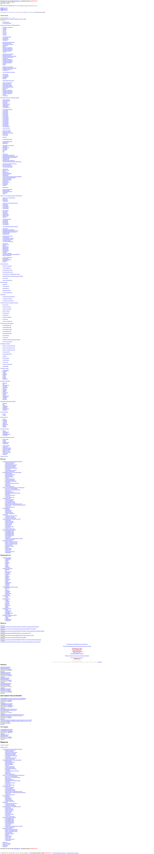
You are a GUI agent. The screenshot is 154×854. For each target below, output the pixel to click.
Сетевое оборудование (7, 141)
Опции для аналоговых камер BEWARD (11, 254)
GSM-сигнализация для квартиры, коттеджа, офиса (15, 18)
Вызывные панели (7, 131)
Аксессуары (5, 74)
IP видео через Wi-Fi (7, 164)
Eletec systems (5, 439)
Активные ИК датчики (7, 270)
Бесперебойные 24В (7, 327)
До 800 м (5, 29)
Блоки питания (6, 181)
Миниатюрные (6, 105)
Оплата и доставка (7, 452)
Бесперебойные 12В (7, 325)
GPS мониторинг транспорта (9, 72)
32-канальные (6, 122)
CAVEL (4, 441)
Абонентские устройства (8, 132)
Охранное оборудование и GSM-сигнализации (10, 25)
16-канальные (6, 119)
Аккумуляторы (6, 335)
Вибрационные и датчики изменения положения (13, 276)
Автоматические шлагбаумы (9, 296)
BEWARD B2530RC (4, 679)
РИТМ (4, 372)
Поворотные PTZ (6, 104)
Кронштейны (5, 172)
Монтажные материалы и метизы (7, 437)
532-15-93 (3, 7)
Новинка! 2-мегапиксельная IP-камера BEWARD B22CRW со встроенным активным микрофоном (20, 639)
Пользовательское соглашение (72, 852)
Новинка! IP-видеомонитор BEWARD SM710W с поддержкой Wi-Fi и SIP (15, 633)
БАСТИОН (5, 435)
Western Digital (6, 396)
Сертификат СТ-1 (6, 107)
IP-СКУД (5, 137)
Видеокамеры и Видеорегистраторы (7, 401)
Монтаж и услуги (6, 451)
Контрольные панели (7, 43)
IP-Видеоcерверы (6, 128)
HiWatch (4, 393)
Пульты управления (7, 179)
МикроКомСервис (6, 434)
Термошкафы (5, 366)
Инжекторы (5, 183)
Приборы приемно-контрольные (9, 56)
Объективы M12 (6, 232)
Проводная (5, 40)
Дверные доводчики (7, 308)
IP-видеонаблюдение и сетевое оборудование (9, 97)
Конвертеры (5, 134)
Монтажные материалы (5, 343)
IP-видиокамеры (6, 445)
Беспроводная (6, 39)
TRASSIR (5, 148)
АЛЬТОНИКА (6, 370)
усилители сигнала (7, 240)
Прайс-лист (5, 842)
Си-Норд (5, 373)
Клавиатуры (5, 45)
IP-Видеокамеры (6, 99)
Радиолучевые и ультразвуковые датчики (11, 274)
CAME (4, 419)
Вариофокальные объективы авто (10, 157)
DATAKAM (5, 392)
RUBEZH (5, 374)
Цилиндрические (6, 100)
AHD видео (5, 446)
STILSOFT (5, 149)
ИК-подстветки (6, 174)
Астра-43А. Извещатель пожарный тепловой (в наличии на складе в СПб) (15, 721)
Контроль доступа (4, 417)
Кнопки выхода (6, 313)
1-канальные (5, 110)
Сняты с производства (7, 82)
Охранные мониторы (7, 178)
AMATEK (5, 407)
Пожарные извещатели (7, 48)
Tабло (4, 64)
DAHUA (4, 391)
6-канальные (5, 113)
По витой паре (6, 237)
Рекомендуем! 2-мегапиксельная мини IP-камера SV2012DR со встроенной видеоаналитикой (19, 626)
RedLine (4, 390)
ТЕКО (4, 375)
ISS (3, 150)
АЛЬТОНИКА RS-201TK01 (6, 730)
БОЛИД (4, 377)
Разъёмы (4, 185)
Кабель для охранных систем (9, 347)
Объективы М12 (6, 158)
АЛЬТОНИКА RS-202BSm (6, 704)
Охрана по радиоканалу (8, 27)
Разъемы (4, 252)
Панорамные (5, 106)
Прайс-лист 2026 (6, 450)
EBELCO (5, 423)
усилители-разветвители (8, 241)
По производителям (7, 23)
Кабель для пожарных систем (9, 349)
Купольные (5, 102)
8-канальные (5, 114)
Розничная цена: (3, 670)
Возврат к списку (4, 747)
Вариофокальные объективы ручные (10, 156)
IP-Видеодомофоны (7, 130)
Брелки (4, 46)
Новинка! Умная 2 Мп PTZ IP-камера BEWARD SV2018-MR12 (13, 637)
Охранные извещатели (7, 47)
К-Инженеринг (6, 431)
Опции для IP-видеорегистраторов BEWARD (12, 176)
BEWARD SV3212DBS (5, 689)
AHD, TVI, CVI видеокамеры (9, 197)
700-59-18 (3, 10)
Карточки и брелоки (7, 317)
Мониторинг (5, 187)
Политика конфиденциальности (59, 852)
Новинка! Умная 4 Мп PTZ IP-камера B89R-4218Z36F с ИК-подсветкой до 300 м (17, 635)
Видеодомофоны (3, 282)
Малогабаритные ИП (7, 333)
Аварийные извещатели (8, 49)
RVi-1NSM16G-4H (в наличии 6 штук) (8, 710)
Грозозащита (5, 184)
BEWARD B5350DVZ (5, 668)
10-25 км (4, 33)
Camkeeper (5, 389)
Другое (4, 193)
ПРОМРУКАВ (6, 442)
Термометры (5, 180)
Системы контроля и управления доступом (9, 302)
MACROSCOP (6, 147)
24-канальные (6, 121)
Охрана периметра (4, 263)
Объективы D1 (6, 159)
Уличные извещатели (7, 50)
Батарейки (5, 77)
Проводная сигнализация (8, 53)
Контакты (5, 454)
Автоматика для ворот (7, 298)
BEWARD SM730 (4, 735)
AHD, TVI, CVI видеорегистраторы (10, 203)
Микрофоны (5, 175)
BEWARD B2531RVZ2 (5, 673)
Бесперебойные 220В (7, 329)
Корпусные (5, 101)
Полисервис (5, 387)
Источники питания (4, 428)
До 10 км (5, 32)
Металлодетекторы (7, 306)
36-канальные (6, 123)
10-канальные (6, 116)
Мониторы (5, 284)
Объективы (5, 154)
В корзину (2, 671)
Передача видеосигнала (8, 236)
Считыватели (5, 315)
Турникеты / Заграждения (8, 300)
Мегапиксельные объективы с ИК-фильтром (12, 161)
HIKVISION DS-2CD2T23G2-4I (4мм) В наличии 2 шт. (11, 715)
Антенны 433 (5, 75)
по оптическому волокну (8, 239)
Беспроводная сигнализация (8, 42)
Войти (8, 3)
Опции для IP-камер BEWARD (9, 177)
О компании (5, 453)
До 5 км (4, 31)
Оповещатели (6, 70)
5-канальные (5, 112)
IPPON (4, 430)
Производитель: (3, 669)
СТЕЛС (4, 376)
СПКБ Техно (5, 443)
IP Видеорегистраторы (7, 191)
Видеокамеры (6, 210)
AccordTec (5, 422)
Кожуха (4, 171)
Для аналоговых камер (7, 166)
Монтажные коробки (7, 173)
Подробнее (99, 662)
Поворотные (5, 201)
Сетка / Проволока (7, 267)
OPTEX (4, 415)
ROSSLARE (5, 424)
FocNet (4, 440)
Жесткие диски (6, 170)
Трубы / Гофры (6, 360)
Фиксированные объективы (8, 155)
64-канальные (6, 125)
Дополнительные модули (8, 44)
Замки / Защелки (6, 310)
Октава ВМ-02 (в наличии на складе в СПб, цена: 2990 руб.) (12, 699)
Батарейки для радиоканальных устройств (11, 339)
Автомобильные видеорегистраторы (10, 226)
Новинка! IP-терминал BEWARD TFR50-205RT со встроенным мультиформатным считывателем (20, 641)
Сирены (4, 51)
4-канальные (5, 111)
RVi (3, 152)
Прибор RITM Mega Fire (5, 684)
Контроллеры (5, 304)
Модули (4, 78)
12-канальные (6, 118)
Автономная (5, 37)
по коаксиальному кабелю (8, 238)
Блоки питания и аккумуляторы (7, 323)
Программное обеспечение (8, 80)
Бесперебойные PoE (7, 331)
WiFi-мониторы (6, 286)
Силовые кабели (6, 351)
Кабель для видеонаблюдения (9, 345)
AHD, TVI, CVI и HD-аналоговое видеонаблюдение (11, 195)
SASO (4, 414)
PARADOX (5, 378)
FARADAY (5, 433)
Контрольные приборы (7, 85)
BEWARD (5, 146)
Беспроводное (6, 142)
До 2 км (4, 30)
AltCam (4, 395)
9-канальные (5, 115)
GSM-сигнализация (7, 36)
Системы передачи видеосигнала (9, 163)
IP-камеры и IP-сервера (5, 381)
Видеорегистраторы (7, 219)
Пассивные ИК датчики (8, 272)
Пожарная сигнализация (8, 66)
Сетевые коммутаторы (7, 139)
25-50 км (4, 34)
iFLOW (4, 388)
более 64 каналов (6, 126)
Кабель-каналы (6, 358)
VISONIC (5, 371)
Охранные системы (4, 368)
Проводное (5, 143)
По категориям (6, 22)
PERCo (4, 425)
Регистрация (3, 3)
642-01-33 (3, 9)
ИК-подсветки (6, 247)
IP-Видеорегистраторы (7, 109)
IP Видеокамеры (6, 190)
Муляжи (4, 217)
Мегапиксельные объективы (9, 160)
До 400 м (5, 28)
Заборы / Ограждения (7, 265)
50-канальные (6, 124)
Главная (2, 456)
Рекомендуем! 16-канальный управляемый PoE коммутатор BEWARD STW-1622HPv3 (18, 628)
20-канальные (6, 120)
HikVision (5, 399)
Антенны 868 (5, 76)
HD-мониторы (6, 288)
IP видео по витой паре (7, 165)
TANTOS (5, 398)
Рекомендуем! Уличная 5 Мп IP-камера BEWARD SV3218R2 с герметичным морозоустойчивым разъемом (22, 631)
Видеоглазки (5, 215)
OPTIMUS (5, 397)
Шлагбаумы (2, 294)
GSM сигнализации (7, 83)
